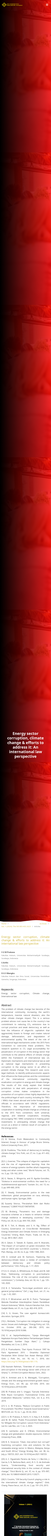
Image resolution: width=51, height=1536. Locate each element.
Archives (43, 923)
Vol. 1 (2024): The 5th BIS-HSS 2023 (16, 926)
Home (3, 923)
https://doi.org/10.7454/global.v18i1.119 (19, 1361)
